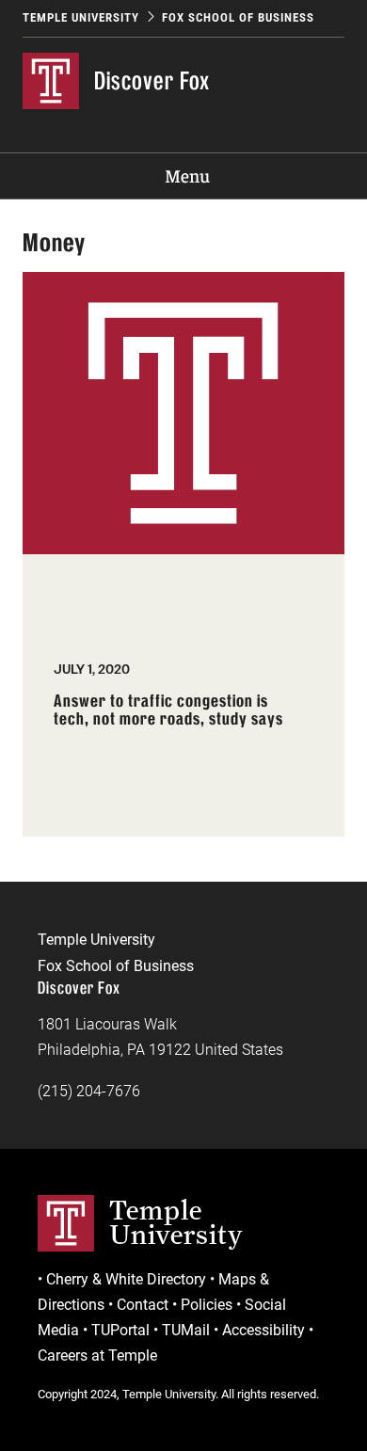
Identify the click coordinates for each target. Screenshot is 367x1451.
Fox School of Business (238, 17)
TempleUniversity (176, 1222)
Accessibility (263, 1330)
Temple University (81, 17)
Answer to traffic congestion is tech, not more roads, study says (168, 711)
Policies (206, 1305)
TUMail (186, 1330)
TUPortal (120, 1330)
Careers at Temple (97, 1355)
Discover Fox (152, 80)
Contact (142, 1305)
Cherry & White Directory (126, 1279)
